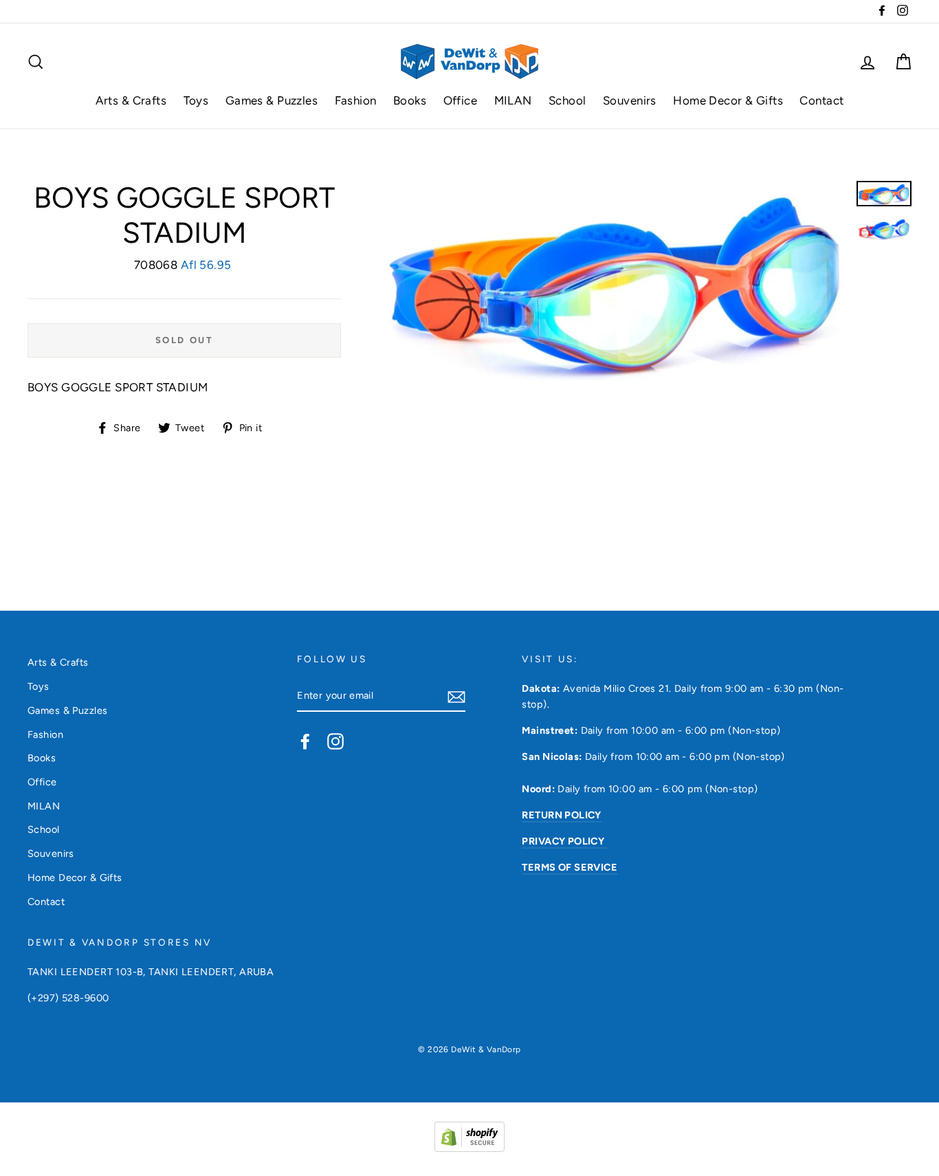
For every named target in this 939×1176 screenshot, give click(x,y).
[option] (616, 280)
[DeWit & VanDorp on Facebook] (305, 740)
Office (460, 100)
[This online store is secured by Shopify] (469, 1148)
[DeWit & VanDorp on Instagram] (335, 740)
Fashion (356, 100)
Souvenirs (629, 100)
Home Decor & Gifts (728, 100)
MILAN (513, 100)
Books (409, 100)
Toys (196, 100)
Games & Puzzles (271, 100)
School (567, 100)
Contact (821, 100)
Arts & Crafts (131, 100)
